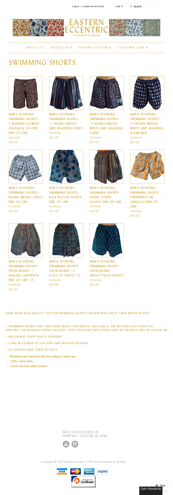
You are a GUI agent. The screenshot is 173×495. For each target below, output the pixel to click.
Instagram (75, 444)
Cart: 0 (119, 6)
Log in (75, 6)
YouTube (66, 444)
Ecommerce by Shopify (112, 462)
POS (90, 462)
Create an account (93, 6)
